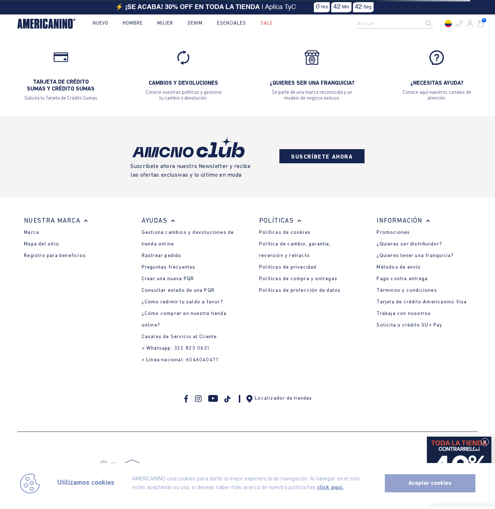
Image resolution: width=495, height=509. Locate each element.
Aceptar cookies (430, 483)
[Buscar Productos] (434, 23)
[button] (459, 23)
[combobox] (396, 23)
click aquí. (330, 488)
